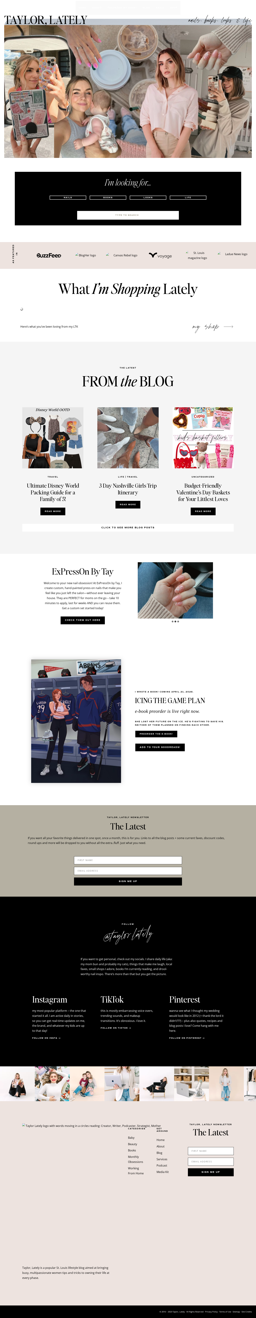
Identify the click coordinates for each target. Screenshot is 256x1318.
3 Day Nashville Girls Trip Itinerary (128, 489)
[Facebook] (242, 8)
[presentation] (52, 437)
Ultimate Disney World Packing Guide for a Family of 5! (53, 492)
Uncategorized (203, 477)
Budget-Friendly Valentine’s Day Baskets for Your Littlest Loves (203, 492)
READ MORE (54, 512)
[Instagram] (228, 8)
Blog (146, 8)
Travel (53, 477)
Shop (173, 8)
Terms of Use (225, 1311)
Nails (160, 8)
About (97, 8)
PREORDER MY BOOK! (122, 8)
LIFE (121, 477)
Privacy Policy (211, 1311)
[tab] (172, 621)
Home (82, 8)
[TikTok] (235, 8)
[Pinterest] (249, 8)
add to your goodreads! (160, 747)
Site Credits (247, 1311)
